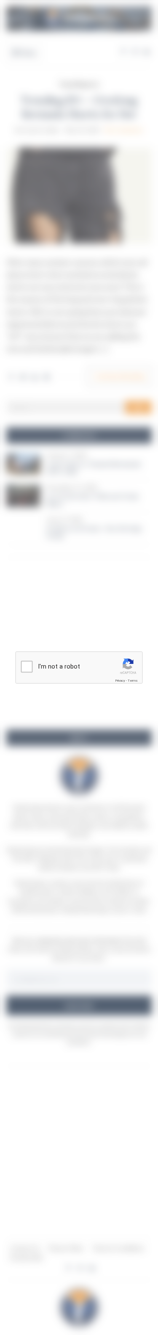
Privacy (120, 681)
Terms (133, 681)
